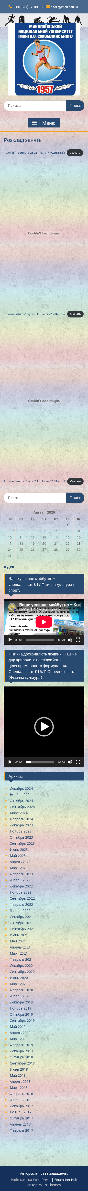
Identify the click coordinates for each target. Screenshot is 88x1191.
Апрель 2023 (20, 861)
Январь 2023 (20, 880)
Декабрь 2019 (21, 1002)
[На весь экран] (78, 639)
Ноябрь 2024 (20, 794)
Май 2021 (18, 941)
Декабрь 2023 (21, 825)
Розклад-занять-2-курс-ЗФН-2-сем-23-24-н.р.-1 (34, 481)
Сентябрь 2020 (22, 971)
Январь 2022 (20, 910)
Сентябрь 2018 (22, 1063)
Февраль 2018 (21, 1093)
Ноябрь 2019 (20, 1008)
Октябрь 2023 (21, 837)
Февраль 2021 (21, 959)
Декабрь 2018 (21, 1051)
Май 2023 (18, 855)
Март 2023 (19, 867)
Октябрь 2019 (21, 1014)
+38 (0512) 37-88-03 (28, 7)
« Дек (9, 566)
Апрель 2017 (20, 1124)
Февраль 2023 (21, 874)
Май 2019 (18, 1026)
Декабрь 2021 (21, 916)
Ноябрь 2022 (20, 892)
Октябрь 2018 (21, 1057)
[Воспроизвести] (10, 639)
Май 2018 (18, 1075)
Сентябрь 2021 (22, 929)
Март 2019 (19, 1038)
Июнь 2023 (19, 849)
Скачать (75, 152)
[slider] (40, 762)
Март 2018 (19, 1087)
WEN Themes (50, 1184)
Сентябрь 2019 (22, 1020)
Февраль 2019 (21, 1045)
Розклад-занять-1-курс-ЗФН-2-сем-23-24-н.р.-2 (34, 314)
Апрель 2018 (20, 1081)
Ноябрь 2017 (20, 1112)
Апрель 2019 (20, 1032)
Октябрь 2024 (21, 800)
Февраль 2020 (21, 990)
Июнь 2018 (19, 1069)
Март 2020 (19, 983)
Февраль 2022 (21, 904)
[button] (44, 727)
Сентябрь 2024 (22, 806)
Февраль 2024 (21, 819)
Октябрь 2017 (21, 1118)
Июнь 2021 (19, 935)
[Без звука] (70, 639)
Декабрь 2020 (21, 965)
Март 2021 (19, 953)
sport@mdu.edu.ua (64, 7)
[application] (44, 622)
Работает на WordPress (30, 1179)
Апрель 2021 (20, 947)
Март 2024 (19, 813)
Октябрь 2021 (21, 922)
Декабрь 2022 (21, 886)
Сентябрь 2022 (22, 898)
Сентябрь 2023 (22, 843)
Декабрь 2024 (21, 788)
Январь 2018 (20, 1099)
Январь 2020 (20, 996)
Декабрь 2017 (21, 1106)
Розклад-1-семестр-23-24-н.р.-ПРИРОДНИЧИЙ (34, 152)
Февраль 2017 (21, 1130)
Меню (48, 123)
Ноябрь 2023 (20, 831)
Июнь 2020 (19, 977)
